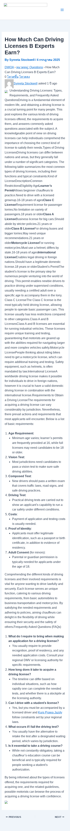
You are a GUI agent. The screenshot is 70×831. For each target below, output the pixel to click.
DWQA (9, 67)
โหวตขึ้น (12, 76)
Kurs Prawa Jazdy (50, 712)
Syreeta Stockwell (26, 83)
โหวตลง (24, 76)
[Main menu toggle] (62, 10)
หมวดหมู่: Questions (29, 67)
